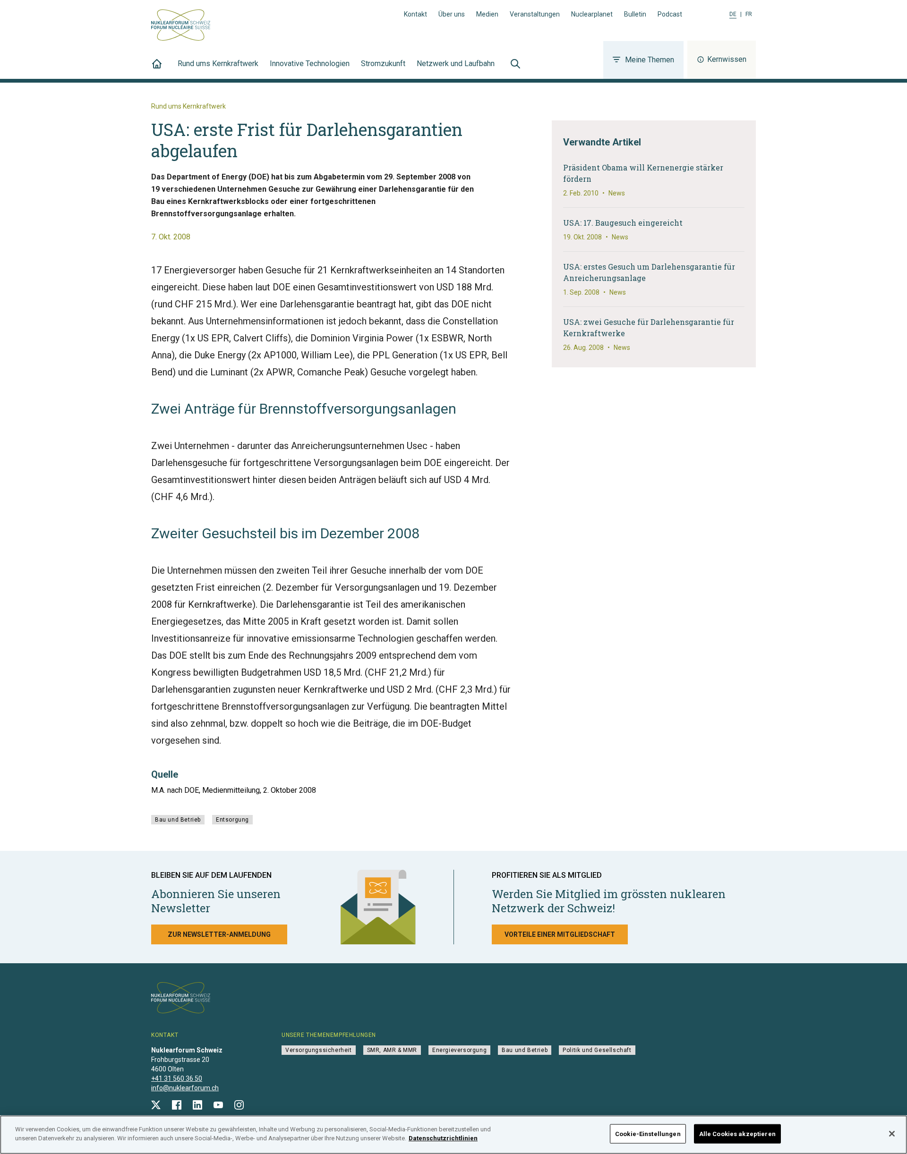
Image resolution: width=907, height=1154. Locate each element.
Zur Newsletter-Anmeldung (219, 934)
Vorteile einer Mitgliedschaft (560, 934)
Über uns (451, 14)
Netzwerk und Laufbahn (456, 63)
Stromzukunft (383, 63)
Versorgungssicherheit (318, 1050)
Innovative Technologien (310, 63)
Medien (487, 14)
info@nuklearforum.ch (185, 1088)
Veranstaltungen (535, 14)
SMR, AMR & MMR (392, 1050)
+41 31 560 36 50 (176, 1078)
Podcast (670, 14)
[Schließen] (891, 1133)
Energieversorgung (459, 1050)
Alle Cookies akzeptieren (737, 1133)
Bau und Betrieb (178, 819)
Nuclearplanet (592, 14)
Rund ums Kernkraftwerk (218, 63)
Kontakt (415, 14)
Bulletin (635, 14)
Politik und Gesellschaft (597, 1050)
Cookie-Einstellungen (648, 1133)
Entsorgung (232, 819)
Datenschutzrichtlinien (443, 1138)
